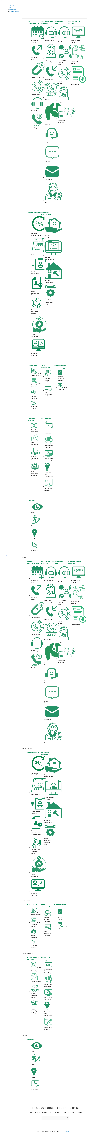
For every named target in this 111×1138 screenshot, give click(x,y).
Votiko (2, 1)
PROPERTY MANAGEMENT (46, 213)
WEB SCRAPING (60, 365)
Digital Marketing (27, 953)
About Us (12, 6)
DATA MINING (32, 365)
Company (31, 500)
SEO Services (46, 418)
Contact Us (12, 9)
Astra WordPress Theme (67, 1131)
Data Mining (26, 901)
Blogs (11, 7)
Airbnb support (27, 748)
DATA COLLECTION (45, 366)
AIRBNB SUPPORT (34, 213)
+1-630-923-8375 (14, 11)
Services (24, 557)
